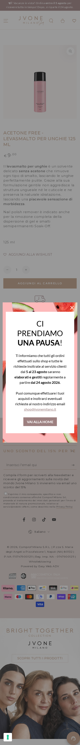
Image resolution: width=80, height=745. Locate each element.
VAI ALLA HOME (40, 422)
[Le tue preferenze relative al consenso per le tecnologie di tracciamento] (8, 737)
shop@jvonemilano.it (40, 409)
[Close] (72, 307)
